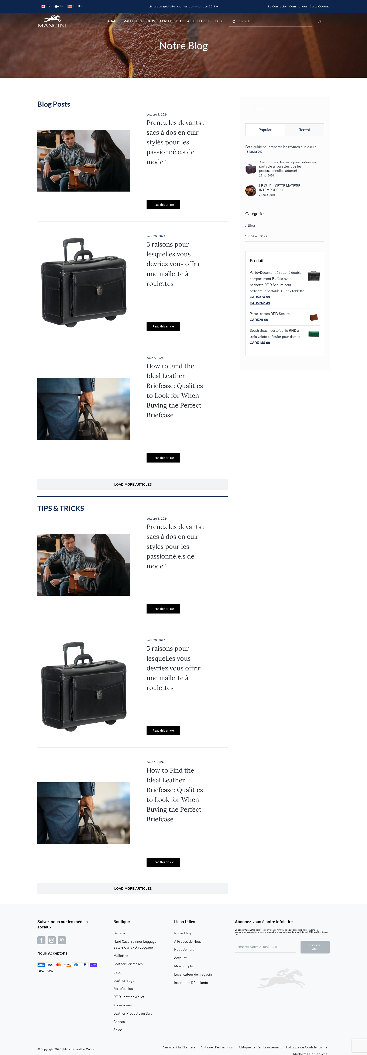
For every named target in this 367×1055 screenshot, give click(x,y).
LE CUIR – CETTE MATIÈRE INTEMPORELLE (279, 188)
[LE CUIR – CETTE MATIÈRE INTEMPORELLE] (250, 188)
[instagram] (52, 940)
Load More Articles (133, 484)
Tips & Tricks (257, 236)
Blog (251, 225)
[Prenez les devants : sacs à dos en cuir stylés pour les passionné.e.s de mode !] (83, 132)
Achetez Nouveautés (183, 6)
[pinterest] (62, 940)
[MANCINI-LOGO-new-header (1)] (52, 16)
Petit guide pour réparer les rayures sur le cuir (280, 147)
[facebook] (41, 940)
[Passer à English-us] (74, 6)
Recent (304, 129)
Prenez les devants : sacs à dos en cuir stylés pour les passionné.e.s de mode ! (176, 142)
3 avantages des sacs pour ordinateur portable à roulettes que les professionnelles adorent (288, 166)
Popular (265, 129)
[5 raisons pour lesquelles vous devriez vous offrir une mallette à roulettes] (83, 239)
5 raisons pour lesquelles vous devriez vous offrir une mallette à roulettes (173, 264)
